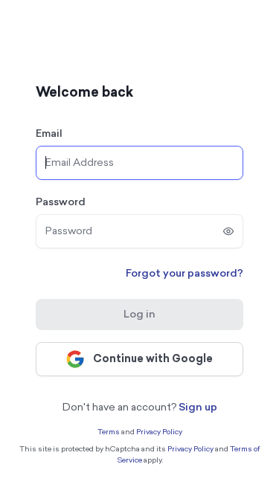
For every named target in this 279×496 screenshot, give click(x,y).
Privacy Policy (159, 432)
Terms (108, 432)
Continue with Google (153, 358)
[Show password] (228, 231)
